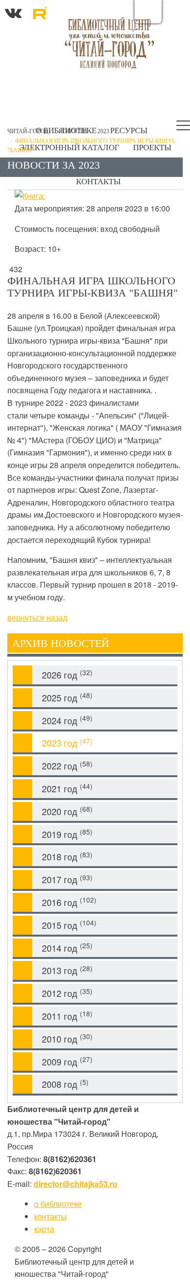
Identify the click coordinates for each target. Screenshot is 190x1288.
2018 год (67, 856)
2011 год (67, 1015)
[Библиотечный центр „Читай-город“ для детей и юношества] (109, 42)
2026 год (67, 674)
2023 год (67, 742)
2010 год (67, 1038)
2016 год (69, 901)
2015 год (69, 924)
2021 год (67, 788)
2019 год (67, 833)
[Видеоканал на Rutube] (39, 11)
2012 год (67, 993)
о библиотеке (58, 1203)
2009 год (67, 1061)
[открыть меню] (183, 127)
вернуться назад (37, 617)
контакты (50, 1216)
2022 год (67, 765)
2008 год (65, 1084)
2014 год (67, 947)
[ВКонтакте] (13, 11)
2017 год (67, 879)
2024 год (67, 720)
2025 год (67, 697)
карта (44, 1229)
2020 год (67, 811)
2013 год (67, 970)
